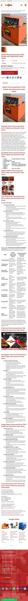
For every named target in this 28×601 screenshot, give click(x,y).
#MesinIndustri (10, 512)
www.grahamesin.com (9, 508)
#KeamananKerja (16, 511)
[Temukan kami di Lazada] (21, 589)
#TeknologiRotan (16, 515)
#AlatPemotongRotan (7, 510)
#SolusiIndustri (10, 515)
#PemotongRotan (16, 513)
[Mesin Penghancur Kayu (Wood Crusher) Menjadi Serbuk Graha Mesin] (5, 525)
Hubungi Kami (10, 72)
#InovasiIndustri (10, 511)
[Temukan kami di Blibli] (25, 589)
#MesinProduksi (10, 513)
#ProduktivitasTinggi (12, 514)
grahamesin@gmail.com (10, 506)
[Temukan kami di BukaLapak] (17, 589)
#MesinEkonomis (4, 512)
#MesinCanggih (23, 511)
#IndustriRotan (4, 511)
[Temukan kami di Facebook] (3, 589)
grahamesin (22, 515)
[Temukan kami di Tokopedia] (14, 589)
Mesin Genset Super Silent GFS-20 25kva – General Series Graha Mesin (22, 535)
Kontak (10, 0)
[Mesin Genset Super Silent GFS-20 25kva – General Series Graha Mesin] (22, 526)
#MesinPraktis (3, 513)
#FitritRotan (20, 510)
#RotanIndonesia (4, 515)
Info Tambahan (15, 83)
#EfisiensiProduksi (14, 510)
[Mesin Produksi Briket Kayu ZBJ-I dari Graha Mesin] (14, 525)
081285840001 (9, 565)
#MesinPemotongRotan (17, 512)
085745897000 (9, 572)
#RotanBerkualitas (20, 514)
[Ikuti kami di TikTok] (10, 589)
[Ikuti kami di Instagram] (6, 589)
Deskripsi (5, 83)
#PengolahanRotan (4, 514)
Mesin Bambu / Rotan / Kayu (18, 63)
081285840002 (9, 568)
